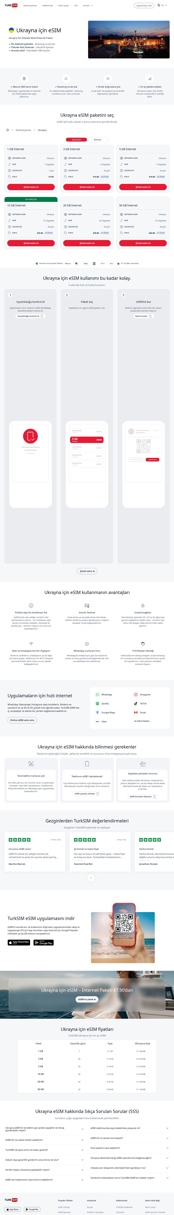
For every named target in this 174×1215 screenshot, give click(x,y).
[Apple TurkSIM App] (12, 1209)
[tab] (76, 140)
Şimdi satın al (87, 571)
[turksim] (11, 1200)
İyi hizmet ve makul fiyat (86, 849)
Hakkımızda (47, 5)
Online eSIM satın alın (22, 720)
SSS (76, 5)
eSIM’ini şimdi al (87, 999)
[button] (88, 5)
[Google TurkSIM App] (32, 1209)
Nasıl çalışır (63, 5)
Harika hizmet (146, 849)
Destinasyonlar (30, 5)
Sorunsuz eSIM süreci (20, 849)
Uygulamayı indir (144, 5)
